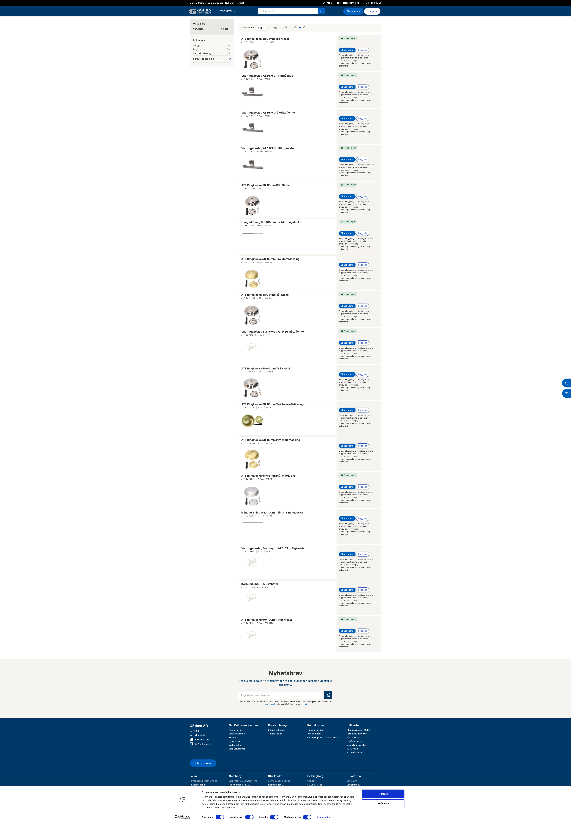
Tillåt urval (383, 803)
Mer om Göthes (198, 3)
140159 (252, 372)
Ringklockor (212, 49)
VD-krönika (352, 748)
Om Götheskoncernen (243, 725)
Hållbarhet (353, 725)
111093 (251, 79)
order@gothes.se (349, 2)
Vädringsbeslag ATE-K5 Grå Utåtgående (268, 112)
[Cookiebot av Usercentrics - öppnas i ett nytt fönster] (182, 817)
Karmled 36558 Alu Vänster (259, 584)
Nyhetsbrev (234, 741)
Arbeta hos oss (236, 730)
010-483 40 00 (201, 739)
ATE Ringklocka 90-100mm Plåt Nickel (266, 619)
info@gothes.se (201, 744)
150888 (252, 516)
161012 (251, 623)
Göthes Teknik (275, 733)
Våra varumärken (237, 748)
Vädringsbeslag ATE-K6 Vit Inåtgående (267, 75)
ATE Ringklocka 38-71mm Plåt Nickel (265, 294)
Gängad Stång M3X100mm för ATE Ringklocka (272, 512)
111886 (252, 152)
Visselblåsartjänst (355, 752)
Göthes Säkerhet (276, 730)
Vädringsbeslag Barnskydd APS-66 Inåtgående (272, 331)
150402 (252, 479)
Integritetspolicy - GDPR (358, 730)
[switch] (249, 817)
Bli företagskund (203, 763)
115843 (252, 188)
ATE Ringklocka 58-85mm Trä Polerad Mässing (272, 404)
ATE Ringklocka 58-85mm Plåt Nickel (265, 185)
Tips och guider (315, 730)
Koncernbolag (277, 725)
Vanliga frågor (215, 3)
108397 (252, 42)
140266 (252, 443)
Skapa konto (353, 11)
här (306, 704)
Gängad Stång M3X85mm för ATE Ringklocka (271, 222)
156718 (252, 587)
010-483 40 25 (373, 2)
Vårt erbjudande (237, 733)
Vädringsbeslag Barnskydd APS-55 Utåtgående (272, 548)
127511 (251, 335)
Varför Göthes (236, 745)
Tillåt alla (383, 793)
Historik (232, 737)
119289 (252, 298)
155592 (252, 552)
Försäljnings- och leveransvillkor (323, 737)
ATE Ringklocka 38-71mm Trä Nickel (265, 38)
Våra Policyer (353, 737)
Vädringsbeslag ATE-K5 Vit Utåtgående (267, 148)
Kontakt (240, 3)
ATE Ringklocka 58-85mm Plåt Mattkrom (268, 475)
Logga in (362, 50)
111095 (251, 116)
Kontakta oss (315, 725)
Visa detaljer (323, 817)
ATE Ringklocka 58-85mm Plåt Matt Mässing (270, 439)
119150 (251, 262)
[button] (227, 11)
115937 (252, 225)
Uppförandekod (355, 741)
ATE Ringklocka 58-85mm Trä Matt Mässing (270, 259)
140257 (252, 408)
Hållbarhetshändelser (357, 733)
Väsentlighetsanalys (356, 745)
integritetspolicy (270, 704)
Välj (260, 27)
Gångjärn (212, 45)
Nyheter (229, 3)
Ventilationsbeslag (212, 53)
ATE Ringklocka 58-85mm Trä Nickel (265, 368)
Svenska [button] (327, 2)
